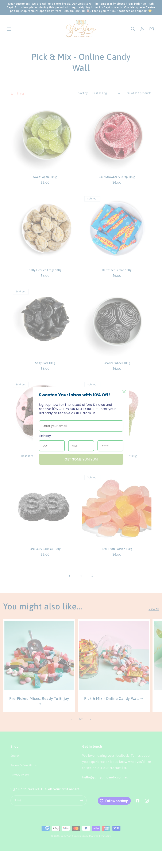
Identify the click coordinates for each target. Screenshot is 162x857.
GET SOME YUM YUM (81, 459)
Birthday (45, 436)
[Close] (124, 392)
